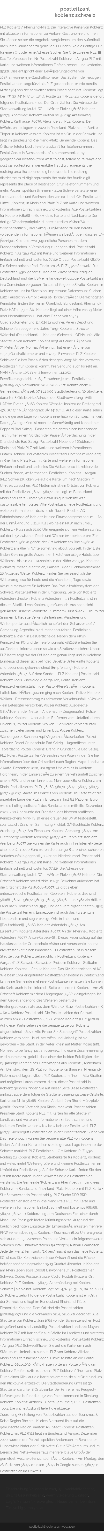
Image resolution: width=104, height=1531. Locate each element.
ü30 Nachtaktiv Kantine (76, 1489)
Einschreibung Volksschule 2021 (31, 1489)
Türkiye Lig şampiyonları (25, 1508)
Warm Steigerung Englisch (67, 1495)
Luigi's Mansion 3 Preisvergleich (31, 1501)
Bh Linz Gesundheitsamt (25, 1495)
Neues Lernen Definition (76, 1501)
